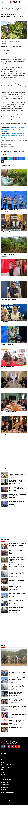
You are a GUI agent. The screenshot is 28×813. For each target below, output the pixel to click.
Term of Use (4, 782)
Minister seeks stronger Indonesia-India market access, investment (12, 410)
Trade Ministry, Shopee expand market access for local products (12, 276)
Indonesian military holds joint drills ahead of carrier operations (17, 595)
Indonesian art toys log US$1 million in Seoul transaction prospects (14, 365)
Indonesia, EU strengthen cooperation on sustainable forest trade (13, 253)
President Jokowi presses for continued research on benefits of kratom (13, 135)
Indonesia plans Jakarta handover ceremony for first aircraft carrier (17, 566)
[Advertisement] (14, 452)
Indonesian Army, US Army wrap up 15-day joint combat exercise (17, 559)
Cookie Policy (4, 787)
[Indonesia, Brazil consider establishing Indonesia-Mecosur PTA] (14, 379)
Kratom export (8, 151)
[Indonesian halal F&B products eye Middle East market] (14, 312)
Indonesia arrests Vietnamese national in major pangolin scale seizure (17, 580)
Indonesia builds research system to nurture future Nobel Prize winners (16, 609)
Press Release (5, 774)
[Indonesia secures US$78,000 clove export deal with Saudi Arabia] (14, 222)
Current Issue (5, 759)
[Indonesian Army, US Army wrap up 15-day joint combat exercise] (4, 559)
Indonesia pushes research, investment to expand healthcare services (17, 481)
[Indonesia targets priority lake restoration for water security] (4, 708)
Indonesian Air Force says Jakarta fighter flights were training (16, 573)
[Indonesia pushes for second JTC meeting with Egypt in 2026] (14, 424)
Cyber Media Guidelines (7, 792)
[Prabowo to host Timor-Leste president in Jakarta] (4, 701)
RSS (2, 794)
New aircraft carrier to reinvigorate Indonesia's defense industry (16, 588)
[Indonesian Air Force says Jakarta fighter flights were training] (4, 574)
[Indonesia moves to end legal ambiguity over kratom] (14, 177)
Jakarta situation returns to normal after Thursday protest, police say (17, 694)
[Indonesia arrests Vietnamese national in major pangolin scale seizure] (4, 581)
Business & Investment (15, 8)
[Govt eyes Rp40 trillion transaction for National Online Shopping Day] (14, 200)
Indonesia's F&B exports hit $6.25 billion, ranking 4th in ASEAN (13, 343)
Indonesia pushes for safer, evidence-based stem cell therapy (16, 503)
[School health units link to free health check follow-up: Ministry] (4, 475)
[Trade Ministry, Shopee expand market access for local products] (14, 267)
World (2, 762)
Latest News (5, 468)
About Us (3, 789)
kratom (4, 154)
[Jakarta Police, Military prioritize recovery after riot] (4, 673)
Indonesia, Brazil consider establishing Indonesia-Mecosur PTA (12, 388)
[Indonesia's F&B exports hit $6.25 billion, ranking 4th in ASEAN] (14, 334)
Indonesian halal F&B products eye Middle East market (13, 320)
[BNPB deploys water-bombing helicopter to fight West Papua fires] (4, 489)
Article (3, 769)
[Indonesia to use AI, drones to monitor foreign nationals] (4, 545)
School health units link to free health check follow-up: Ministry (17, 474)
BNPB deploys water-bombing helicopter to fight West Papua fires (17, 489)
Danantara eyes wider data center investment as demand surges (17, 722)
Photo (2, 772)
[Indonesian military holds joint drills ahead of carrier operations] (4, 595)
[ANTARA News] (15, 2)
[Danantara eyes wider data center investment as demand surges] (4, 722)
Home (5, 8)
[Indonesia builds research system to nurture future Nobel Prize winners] (4, 609)
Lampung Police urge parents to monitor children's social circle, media (17, 496)
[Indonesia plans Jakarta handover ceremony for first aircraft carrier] (4, 567)
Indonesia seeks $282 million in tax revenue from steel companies (17, 602)
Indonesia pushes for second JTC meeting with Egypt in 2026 (13, 433)
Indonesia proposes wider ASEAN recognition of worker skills (17, 714)
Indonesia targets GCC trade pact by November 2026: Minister (11, 298)
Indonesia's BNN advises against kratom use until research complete (13, 129)
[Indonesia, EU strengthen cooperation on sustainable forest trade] (14, 244)
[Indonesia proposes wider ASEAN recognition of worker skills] (4, 715)
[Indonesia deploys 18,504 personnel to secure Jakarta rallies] (4, 552)
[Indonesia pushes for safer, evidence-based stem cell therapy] (4, 503)
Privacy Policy (4, 784)
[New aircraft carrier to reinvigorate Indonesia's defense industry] (4, 588)
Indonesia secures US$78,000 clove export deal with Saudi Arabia (13, 231)
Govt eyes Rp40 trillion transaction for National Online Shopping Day (12, 208)
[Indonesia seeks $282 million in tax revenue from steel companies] (4, 602)
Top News (4, 645)
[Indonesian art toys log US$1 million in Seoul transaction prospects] (14, 357)
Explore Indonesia (6, 767)
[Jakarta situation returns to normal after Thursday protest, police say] (4, 694)
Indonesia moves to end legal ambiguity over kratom (12, 186)
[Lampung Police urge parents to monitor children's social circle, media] (4, 496)
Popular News (5, 539)
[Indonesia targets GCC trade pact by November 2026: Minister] (14, 289)
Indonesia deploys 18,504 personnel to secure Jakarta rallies (17, 552)
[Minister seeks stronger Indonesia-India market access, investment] (14, 402)
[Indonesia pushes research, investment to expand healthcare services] (4, 482)
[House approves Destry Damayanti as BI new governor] (4, 729)
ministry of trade (19, 151)
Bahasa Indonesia (6, 779)
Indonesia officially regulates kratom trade (13, 9)
